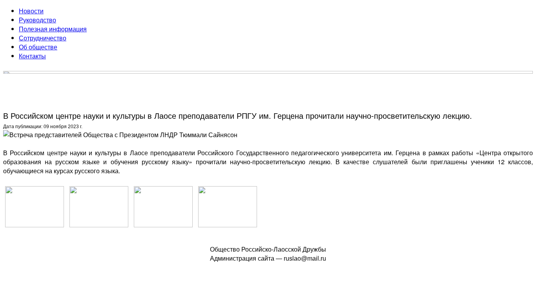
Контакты (32, 55)
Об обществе (38, 46)
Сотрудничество (42, 37)
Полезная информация (53, 28)
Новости (31, 10)
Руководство (37, 19)
